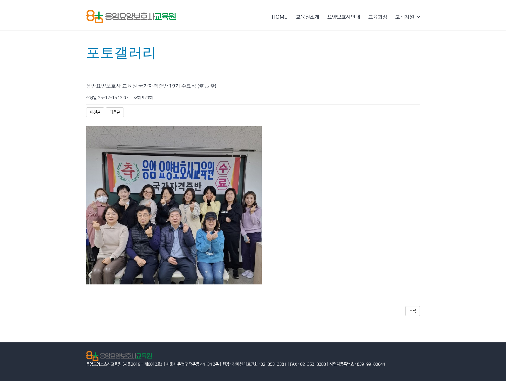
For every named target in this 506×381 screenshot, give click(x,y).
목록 (412, 311)
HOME (280, 17)
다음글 (115, 112)
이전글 (95, 112)
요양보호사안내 (343, 17)
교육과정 (377, 17)
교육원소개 (307, 17)
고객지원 (405, 17)
